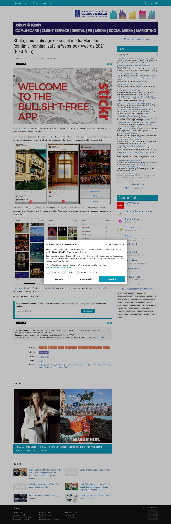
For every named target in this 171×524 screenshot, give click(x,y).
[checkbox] (52, 272)
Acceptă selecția (86, 279)
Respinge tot (58, 279)
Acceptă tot (112, 279)
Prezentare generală (116, 244)
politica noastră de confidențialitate (58, 267)
